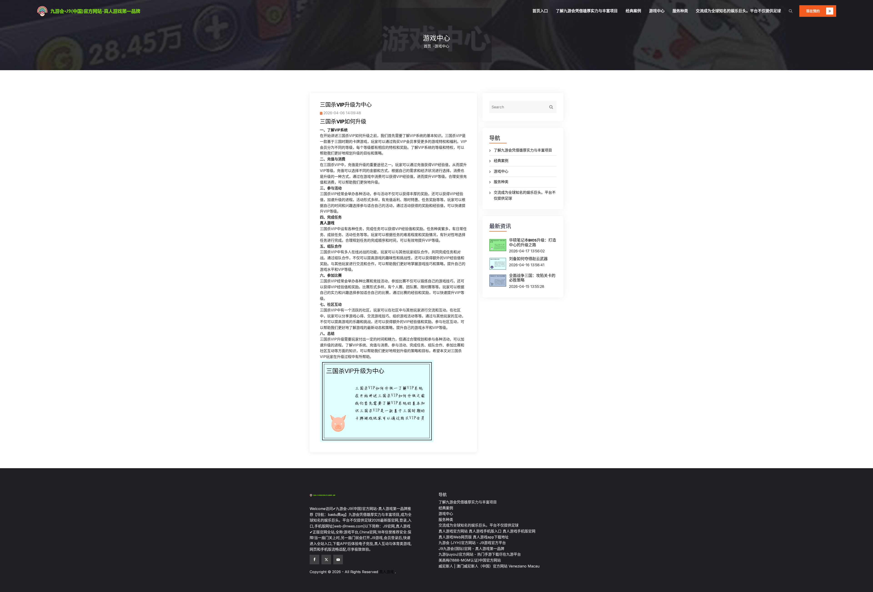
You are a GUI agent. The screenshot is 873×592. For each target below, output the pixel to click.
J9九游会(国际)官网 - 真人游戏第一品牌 (471, 548)
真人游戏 (386, 572)
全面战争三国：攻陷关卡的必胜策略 (532, 278)
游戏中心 (657, 11)
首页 (427, 46)
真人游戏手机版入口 (485, 531)
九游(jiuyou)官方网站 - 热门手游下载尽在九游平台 (480, 554)
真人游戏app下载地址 (491, 537)
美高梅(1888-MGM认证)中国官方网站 (470, 560)
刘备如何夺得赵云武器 (528, 259)
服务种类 (680, 11)
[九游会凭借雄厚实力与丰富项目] (135, 11)
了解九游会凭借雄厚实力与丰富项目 (587, 11)
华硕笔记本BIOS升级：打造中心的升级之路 (532, 242)
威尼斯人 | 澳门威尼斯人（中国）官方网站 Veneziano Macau (489, 566)
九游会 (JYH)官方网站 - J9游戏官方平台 (472, 542)
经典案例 (633, 11)
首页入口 (540, 11)
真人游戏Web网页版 (455, 537)
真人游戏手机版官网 (519, 531)
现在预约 (813, 11)
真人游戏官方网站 (453, 531)
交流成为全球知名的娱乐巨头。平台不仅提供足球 (738, 11)
